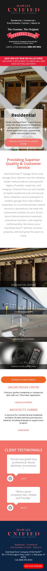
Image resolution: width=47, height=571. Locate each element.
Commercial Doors (23, 311)
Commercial (29, 20)
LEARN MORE (23, 430)
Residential (16, 20)
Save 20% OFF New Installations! (23, 58)
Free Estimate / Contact (18, 23)
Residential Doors (23, 285)
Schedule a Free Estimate (23, 379)
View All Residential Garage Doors (23, 142)
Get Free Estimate (33, 566)
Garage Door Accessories (23, 366)
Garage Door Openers (23, 339)
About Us (35, 23)
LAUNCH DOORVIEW (23, 402)
